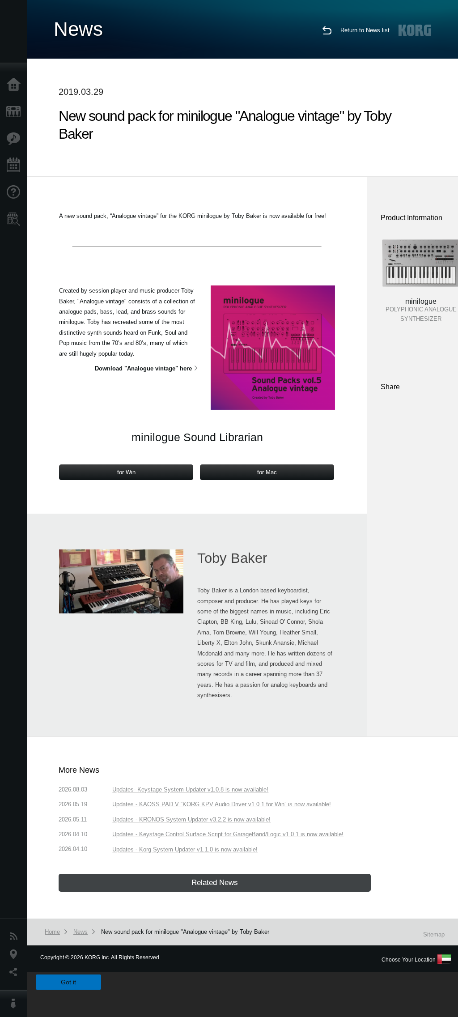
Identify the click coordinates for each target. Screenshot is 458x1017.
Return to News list (365, 30)
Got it (68, 982)
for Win (126, 472)
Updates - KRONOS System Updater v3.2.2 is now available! (191, 819)
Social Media (15, 972)
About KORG (15, 1003)
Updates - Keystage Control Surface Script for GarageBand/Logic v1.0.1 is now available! (228, 834)
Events (15, 165)
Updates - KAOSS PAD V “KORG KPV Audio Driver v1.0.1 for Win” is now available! (221, 804)
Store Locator (15, 219)
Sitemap (434, 934)
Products (15, 111)
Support (15, 192)
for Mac (267, 472)
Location (15, 954)
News (15, 936)
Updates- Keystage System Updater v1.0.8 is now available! (190, 789)
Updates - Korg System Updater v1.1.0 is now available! (185, 849)
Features (15, 138)
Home (15, 85)
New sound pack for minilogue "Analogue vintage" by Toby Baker (185, 931)
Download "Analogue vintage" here (143, 368)
